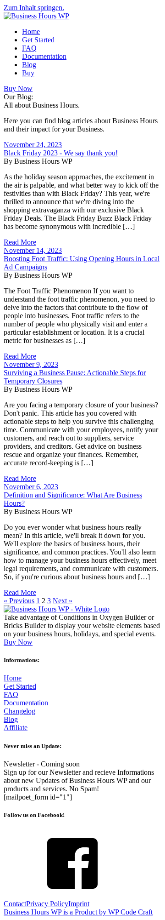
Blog (29, 65)
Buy (28, 73)
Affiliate (16, 727)
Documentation (44, 56)
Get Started (38, 40)
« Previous (19, 601)
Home (31, 31)
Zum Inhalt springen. (34, 7)
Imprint (78, 904)
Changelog (19, 711)
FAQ (29, 48)
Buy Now (18, 88)
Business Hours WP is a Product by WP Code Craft (78, 912)
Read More (20, 242)
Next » (62, 601)
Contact (15, 904)
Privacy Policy (47, 904)
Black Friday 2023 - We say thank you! (61, 153)
